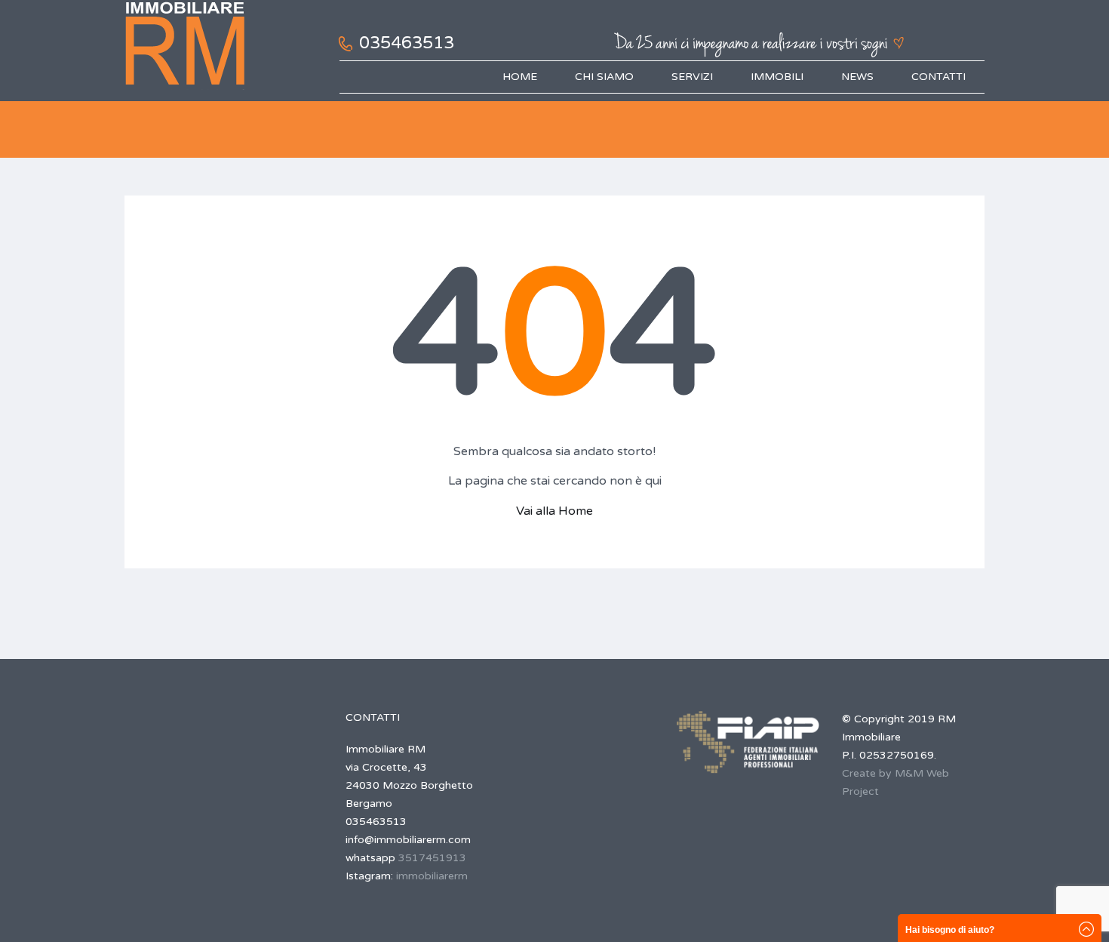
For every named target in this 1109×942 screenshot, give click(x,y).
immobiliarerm (432, 876)
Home (519, 76)
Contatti (938, 76)
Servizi (692, 76)
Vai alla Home (554, 511)
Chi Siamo (604, 76)
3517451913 (432, 857)
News (857, 76)
